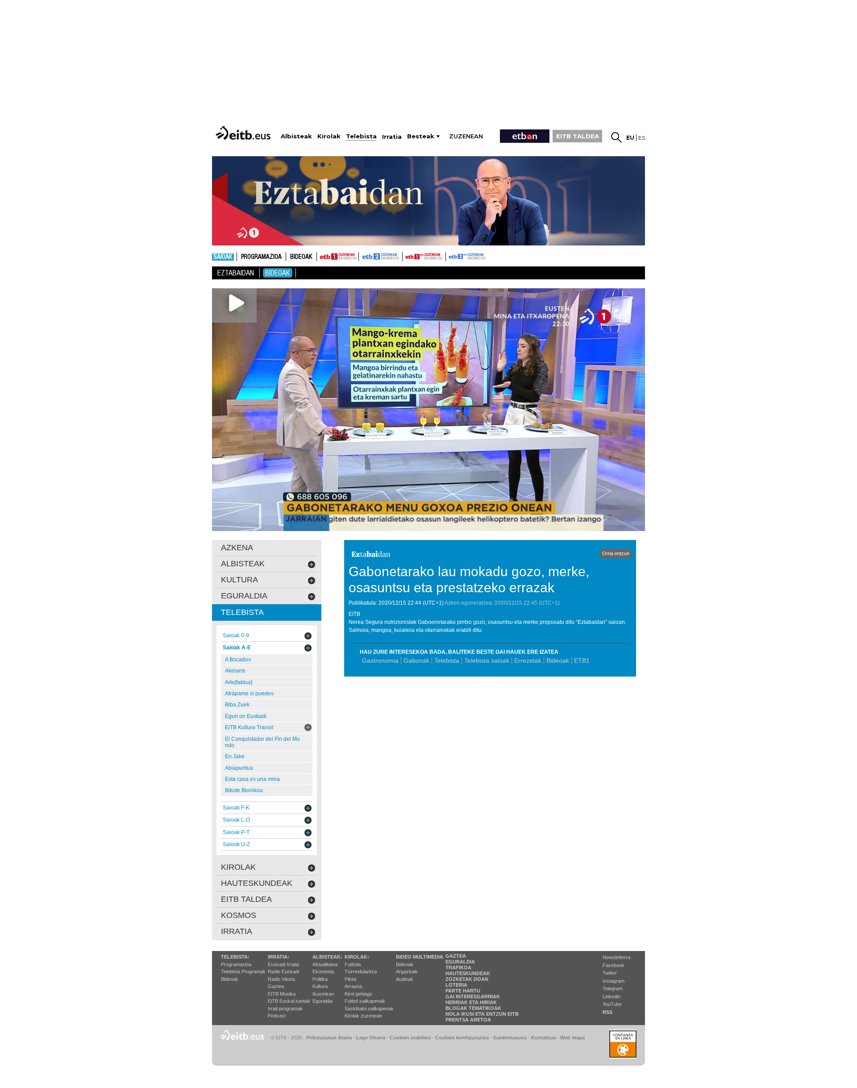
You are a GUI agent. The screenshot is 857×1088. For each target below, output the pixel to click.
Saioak (223, 257)
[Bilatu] (616, 137)
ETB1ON (406, 255)
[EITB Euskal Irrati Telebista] (244, 132)
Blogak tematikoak (473, 1008)
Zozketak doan (466, 979)
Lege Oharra (370, 1037)
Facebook (613, 965)
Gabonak (416, 660)
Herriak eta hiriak (471, 1002)
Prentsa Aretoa (468, 1019)
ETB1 (338, 256)
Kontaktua (543, 1037)
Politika (320, 979)
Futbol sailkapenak (365, 1001)
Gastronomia (380, 660)
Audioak (404, 979)
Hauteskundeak (467, 973)
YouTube (612, 1004)
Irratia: (278, 956)
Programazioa (261, 257)
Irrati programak (285, 1008)
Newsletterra (616, 957)
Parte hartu (462, 990)
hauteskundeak (256, 883)
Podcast (277, 1015)
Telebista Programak (243, 971)
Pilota (350, 979)
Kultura (320, 986)
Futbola (353, 964)
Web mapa (572, 1037)
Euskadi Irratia (283, 964)
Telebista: (235, 956)
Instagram (613, 981)
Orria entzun (615, 553)
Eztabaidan (235, 273)
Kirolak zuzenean (363, 1015)
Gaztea (276, 986)
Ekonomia (323, 971)
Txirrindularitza (361, 971)
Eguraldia (322, 1001)
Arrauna (353, 986)
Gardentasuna (510, 1037)
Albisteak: (327, 956)
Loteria (456, 985)
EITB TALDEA (577, 136)
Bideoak (301, 257)
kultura (239, 579)
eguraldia (244, 595)
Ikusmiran (323, 994)
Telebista (446, 660)
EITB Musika (281, 994)
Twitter (610, 973)
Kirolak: (357, 956)
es (641, 137)
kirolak (238, 867)
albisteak (243, 563)
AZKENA (237, 547)
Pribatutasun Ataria (329, 1037)
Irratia (236, 931)
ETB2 (380, 256)
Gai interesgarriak (472, 996)
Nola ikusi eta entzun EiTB (482, 1014)
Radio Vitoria (281, 979)
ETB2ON (450, 255)
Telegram (613, 988)
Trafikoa (458, 967)
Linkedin (611, 996)
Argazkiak (407, 971)
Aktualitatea (324, 964)
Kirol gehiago (358, 994)
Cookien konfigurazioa (462, 1037)
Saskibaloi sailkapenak (369, 1008)
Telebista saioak (486, 660)
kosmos (238, 915)
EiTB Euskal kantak (289, 1001)
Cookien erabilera (410, 1037)
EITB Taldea (246, 899)
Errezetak (527, 660)
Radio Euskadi (283, 971)
